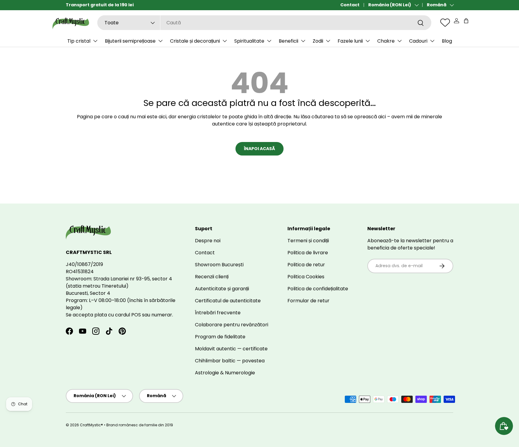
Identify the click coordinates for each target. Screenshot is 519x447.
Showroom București (219, 264)
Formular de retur (308, 300)
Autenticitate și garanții (222, 288)
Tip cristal (78, 41)
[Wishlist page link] (445, 22)
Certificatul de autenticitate (228, 300)
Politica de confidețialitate (317, 288)
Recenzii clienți (212, 276)
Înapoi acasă (259, 149)
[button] (466, 21)
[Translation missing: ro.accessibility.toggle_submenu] (95, 40)
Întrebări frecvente (218, 312)
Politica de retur (306, 264)
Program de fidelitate (220, 336)
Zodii (318, 41)
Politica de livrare (307, 252)
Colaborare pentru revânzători (231, 324)
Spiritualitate (249, 41)
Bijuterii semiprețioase (130, 41)
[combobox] (264, 22)
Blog (447, 41)
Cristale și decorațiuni (195, 41)
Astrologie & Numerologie (225, 372)
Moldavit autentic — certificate (231, 348)
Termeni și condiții (308, 240)
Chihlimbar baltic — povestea (230, 360)
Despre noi (207, 240)
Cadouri (418, 41)
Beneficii (288, 41)
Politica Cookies (305, 276)
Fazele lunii (350, 41)
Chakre (386, 41)
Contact (350, 5)
